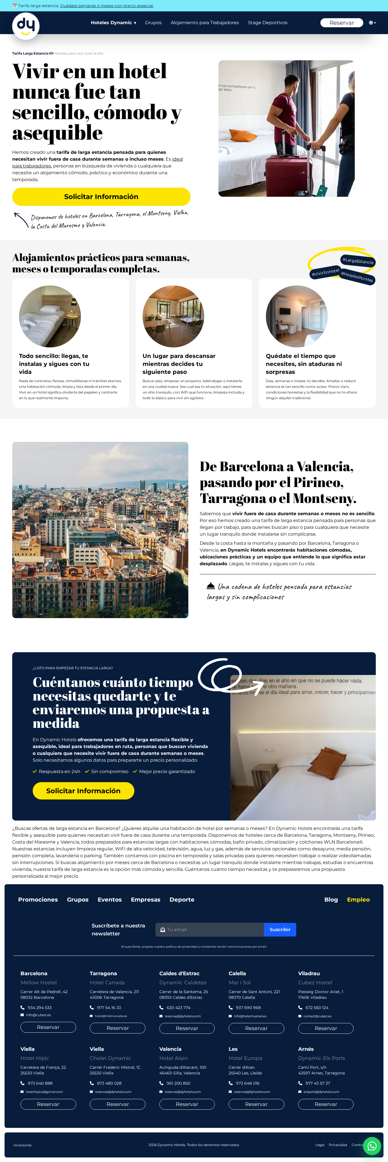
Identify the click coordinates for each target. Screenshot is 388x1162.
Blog (331, 899)
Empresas (145, 899)
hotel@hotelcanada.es (111, 1016)
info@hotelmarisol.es (250, 1016)
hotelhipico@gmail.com (44, 1092)
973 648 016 (247, 1083)
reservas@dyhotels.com (183, 1016)
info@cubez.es (38, 1015)
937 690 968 (248, 1007)
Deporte (182, 899)
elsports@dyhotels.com (321, 1092)
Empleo (358, 899)
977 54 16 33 (108, 1007)
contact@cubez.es (317, 1016)
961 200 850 (178, 1083)
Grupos (153, 22)
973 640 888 (40, 1083)
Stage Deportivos (267, 22)
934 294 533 (39, 1007)
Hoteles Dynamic (113, 22)
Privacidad (338, 1145)
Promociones (38, 899)
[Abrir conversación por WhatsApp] (372, 1146)
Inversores (23, 1145)
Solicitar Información (101, 196)
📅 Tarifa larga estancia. (83, 5)
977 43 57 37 (317, 1083)
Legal (319, 1145)
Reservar (341, 22)
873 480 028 (109, 1083)
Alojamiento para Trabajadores (205, 22)
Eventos (110, 899)
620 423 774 (178, 1007)
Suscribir (280, 929)
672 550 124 (316, 1007)
